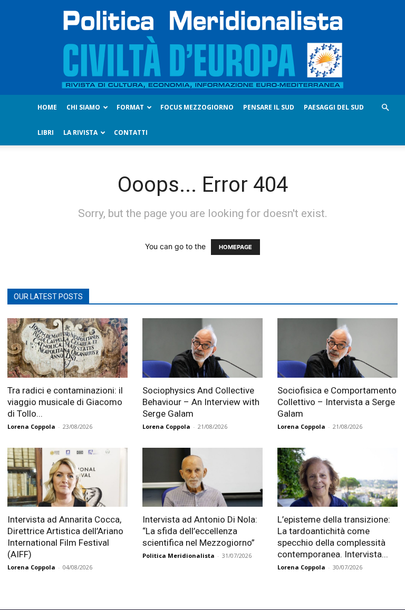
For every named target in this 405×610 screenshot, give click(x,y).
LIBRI (45, 132)
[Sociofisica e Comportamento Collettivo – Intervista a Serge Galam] (337, 348)
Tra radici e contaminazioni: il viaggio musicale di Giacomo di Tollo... (65, 402)
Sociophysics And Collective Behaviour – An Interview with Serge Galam (200, 402)
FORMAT (130, 107)
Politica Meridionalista (178, 555)
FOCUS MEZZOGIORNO (197, 107)
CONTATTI (131, 132)
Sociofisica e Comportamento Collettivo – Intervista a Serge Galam (337, 402)
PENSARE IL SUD (268, 107)
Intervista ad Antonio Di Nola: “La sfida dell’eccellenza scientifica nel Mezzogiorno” (199, 531)
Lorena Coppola (31, 426)
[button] (385, 108)
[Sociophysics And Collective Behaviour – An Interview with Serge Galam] (202, 348)
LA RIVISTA (80, 132)
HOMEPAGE (235, 247)
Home (47, 107)
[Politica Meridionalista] (202, 47)
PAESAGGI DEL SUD (334, 107)
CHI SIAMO (83, 107)
